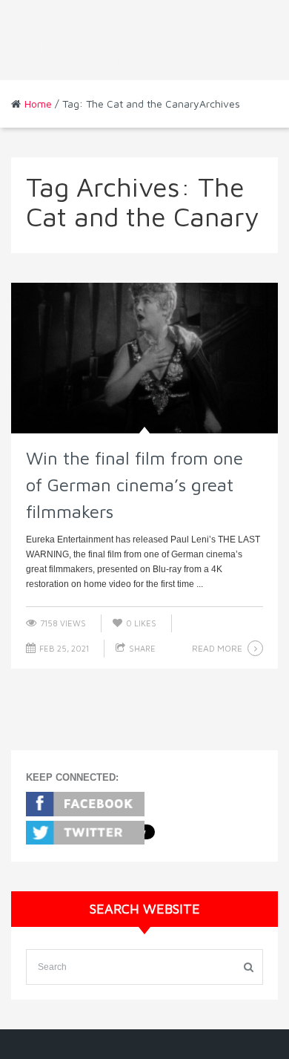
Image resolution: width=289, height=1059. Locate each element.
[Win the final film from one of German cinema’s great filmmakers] (144, 358)
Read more (217, 648)
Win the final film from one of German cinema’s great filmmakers (134, 484)
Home (38, 103)
